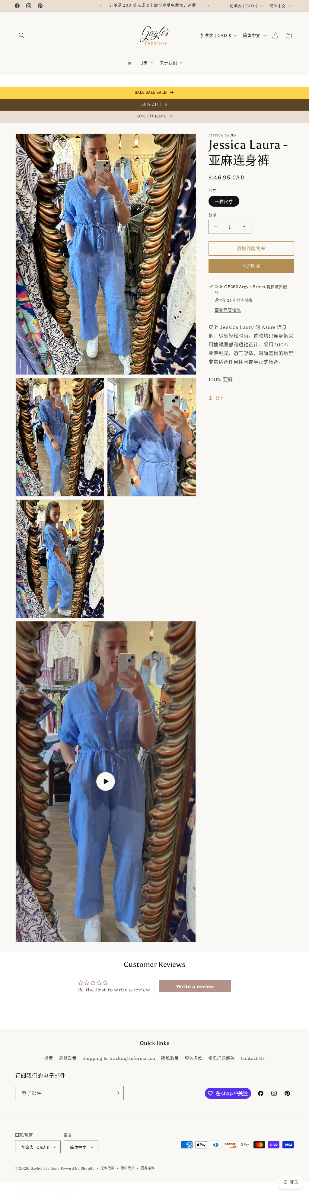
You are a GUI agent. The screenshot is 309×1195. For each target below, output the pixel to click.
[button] (21, 35)
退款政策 (107, 1168)
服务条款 (193, 1058)
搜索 (48, 1058)
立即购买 (251, 266)
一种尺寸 (224, 201)
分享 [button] (219, 398)
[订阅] (116, 1093)
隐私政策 (170, 1058)
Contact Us (253, 1058)
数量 (213, 214)
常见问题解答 (221, 1058)
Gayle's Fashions (45, 1168)
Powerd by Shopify (78, 1168)
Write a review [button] (195, 986)
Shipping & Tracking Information (118, 1058)
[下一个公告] (208, 5)
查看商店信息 (228, 309)
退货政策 (67, 1058)
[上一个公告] (100, 5)
